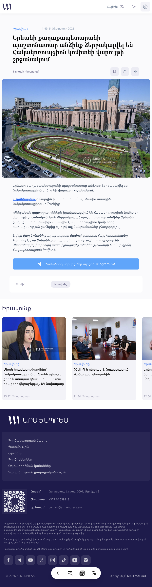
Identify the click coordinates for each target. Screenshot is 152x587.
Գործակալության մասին (28, 440)
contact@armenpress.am (65, 507)
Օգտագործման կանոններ (29, 466)
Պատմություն (18, 447)
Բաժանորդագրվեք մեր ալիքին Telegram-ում (80, 264)
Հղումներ (15, 453)
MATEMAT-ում (136, 576)
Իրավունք (60, 284)
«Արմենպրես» (24, 199)
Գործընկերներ (20, 459)
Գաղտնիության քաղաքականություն (37, 472)
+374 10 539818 (59, 499)
